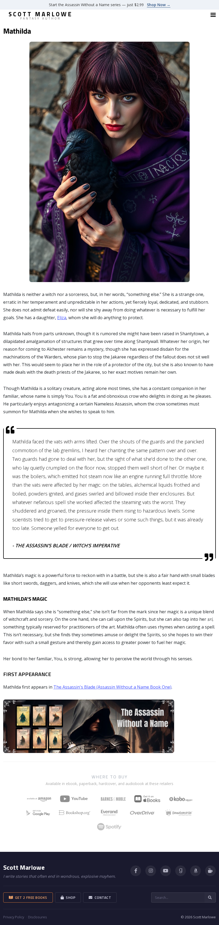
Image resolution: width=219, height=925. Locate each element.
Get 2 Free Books (30, 897)
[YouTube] (76, 799)
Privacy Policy (13, 917)
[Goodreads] (180, 870)
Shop (69, 897)
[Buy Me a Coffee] (210, 870)
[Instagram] (150, 870)
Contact (102, 897)
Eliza (61, 318)
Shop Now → (158, 4)
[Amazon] (195, 870)
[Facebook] (135, 870)
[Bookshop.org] (74, 813)
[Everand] (109, 813)
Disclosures (37, 917)
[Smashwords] (179, 813)
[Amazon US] (39, 799)
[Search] (210, 897)
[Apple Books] (147, 799)
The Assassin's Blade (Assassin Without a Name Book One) (112, 687)
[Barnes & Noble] (113, 799)
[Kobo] (181, 799)
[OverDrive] (142, 813)
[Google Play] (38, 813)
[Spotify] (109, 826)
